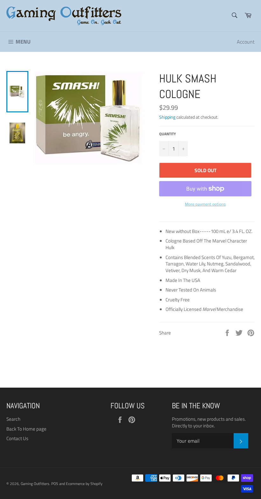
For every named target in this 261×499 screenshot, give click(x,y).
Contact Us (17, 438)
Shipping (167, 117)
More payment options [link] (205, 204)
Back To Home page (26, 428)
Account (246, 42)
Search (13, 419)
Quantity (167, 134)
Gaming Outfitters (35, 484)
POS (54, 484)
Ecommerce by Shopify (84, 484)
